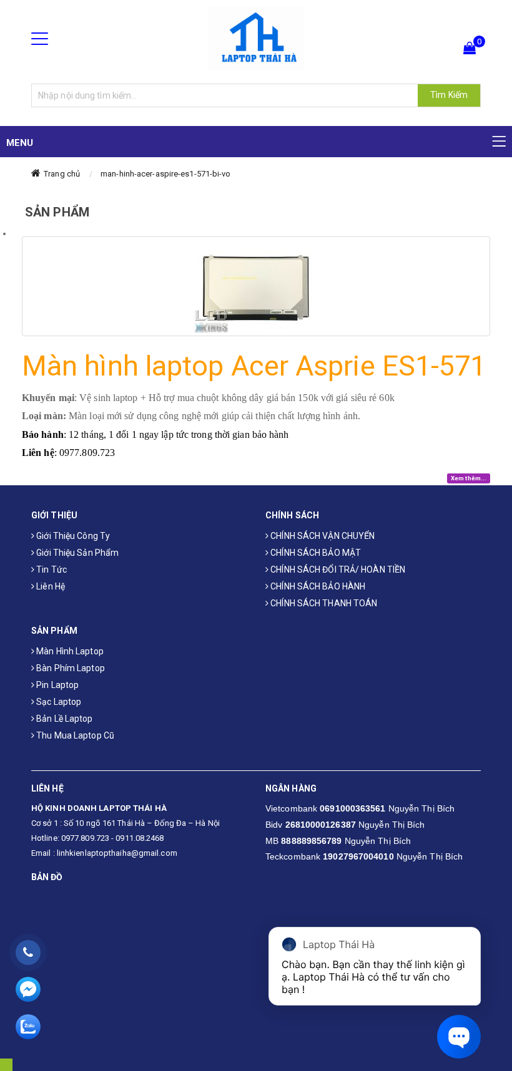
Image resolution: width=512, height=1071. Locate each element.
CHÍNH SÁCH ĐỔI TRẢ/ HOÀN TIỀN (336, 569)
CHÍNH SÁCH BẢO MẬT (314, 553)
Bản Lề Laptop (63, 719)
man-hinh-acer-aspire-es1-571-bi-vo (165, 173)
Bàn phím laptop (69, 668)
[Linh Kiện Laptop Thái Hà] (256, 37)
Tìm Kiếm (449, 95)
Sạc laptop (57, 702)
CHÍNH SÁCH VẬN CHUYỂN (321, 536)
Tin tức (50, 569)
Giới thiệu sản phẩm (76, 553)
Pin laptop (56, 685)
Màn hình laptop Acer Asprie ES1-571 (254, 365)
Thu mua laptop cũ (74, 735)
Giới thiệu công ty (72, 536)
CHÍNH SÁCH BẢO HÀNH (316, 586)
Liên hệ (49, 586)
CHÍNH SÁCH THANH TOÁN (322, 603)
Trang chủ (62, 173)
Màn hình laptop (69, 651)
